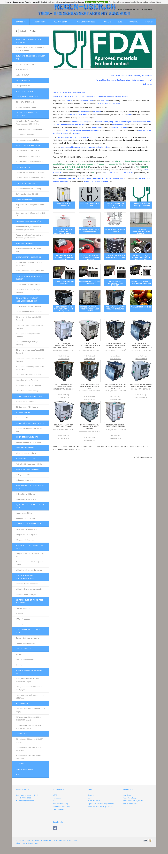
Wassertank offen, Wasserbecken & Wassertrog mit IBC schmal (29, 236)
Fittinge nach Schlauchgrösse (26, 534)
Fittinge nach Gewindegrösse (26, 529)
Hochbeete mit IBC (23, 412)
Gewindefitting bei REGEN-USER (28, 524)
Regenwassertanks (24, 199)
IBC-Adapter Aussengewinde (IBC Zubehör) (28, 334)
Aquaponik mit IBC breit (24, 513)
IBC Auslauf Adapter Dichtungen (27, 391)
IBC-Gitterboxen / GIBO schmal (27, 407)
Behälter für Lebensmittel (64, 446)
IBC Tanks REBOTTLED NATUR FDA (28, 151)
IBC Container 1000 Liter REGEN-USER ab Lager (29, 740)
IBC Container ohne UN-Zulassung (28, 188)
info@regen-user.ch (26, 801)
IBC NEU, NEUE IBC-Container (27, 97)
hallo (89, 798)
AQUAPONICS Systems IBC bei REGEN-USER (30, 506)
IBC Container (21, 733)
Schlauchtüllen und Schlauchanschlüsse (25, 576)
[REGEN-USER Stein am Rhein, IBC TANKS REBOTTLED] (102, 49)
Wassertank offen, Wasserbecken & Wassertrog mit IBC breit (29, 228)
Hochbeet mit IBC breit (24, 418)
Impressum (133, 22)
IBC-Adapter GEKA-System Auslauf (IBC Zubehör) (30, 359)
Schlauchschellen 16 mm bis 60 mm (29, 570)
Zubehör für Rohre (23, 608)
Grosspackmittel (23, 80)
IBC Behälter (83, 446)
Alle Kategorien (60, 22)
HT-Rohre (19, 613)
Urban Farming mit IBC (25, 448)
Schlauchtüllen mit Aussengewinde (29, 589)
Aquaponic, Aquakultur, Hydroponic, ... (102, 804)
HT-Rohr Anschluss (23, 619)
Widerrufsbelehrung (60, 804)
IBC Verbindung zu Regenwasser (28, 284)
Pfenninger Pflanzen (24, 769)
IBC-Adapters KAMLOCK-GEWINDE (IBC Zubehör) (30, 326)
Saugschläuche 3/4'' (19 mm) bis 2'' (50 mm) (30, 554)
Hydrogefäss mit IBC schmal (26, 499)
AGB (54, 801)
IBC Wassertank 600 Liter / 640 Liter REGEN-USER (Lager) (29, 726)
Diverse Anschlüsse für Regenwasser (30, 270)
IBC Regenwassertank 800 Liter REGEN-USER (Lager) (30, 688)
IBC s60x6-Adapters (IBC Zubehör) (28, 306)
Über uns (107, 22)
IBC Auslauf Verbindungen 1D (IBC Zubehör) (28, 291)
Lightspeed (35, 843)
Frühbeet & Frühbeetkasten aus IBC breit (29, 429)
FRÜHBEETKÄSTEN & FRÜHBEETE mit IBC (30, 423)
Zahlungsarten (58, 809)
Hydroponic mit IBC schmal (25, 480)
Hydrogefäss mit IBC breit (25, 494)
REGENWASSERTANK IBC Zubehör (28, 257)
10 (114, 67)
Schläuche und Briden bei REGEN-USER (29, 546)
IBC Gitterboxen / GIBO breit (26, 401)
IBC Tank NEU (124, 446)
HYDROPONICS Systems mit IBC (28, 469)
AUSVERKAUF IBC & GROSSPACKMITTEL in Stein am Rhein (30, 48)
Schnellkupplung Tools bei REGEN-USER (30, 631)
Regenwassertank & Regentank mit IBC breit (30, 206)
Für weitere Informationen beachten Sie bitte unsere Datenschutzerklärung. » (135, 2)
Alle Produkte (40, 22)
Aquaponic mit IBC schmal (25, 518)
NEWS (55, 795)
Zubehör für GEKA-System (25, 643)
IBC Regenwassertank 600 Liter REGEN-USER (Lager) (30, 696)
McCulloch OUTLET (22, 75)
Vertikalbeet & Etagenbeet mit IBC (29, 459)
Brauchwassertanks (24, 243)
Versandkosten (63, 359)
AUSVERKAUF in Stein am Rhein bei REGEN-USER (29, 40)
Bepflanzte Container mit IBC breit (28, 442)
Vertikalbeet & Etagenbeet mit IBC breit (30, 464)
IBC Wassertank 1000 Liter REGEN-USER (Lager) (30, 710)
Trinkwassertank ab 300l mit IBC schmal (30, 178)
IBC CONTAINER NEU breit (25, 102)
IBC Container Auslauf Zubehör (27, 140)
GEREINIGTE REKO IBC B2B (25, 183)
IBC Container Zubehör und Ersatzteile (27, 114)
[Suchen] (16, 31)
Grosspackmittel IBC (23, 86)
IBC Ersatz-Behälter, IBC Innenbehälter (30, 129)
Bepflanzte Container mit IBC (27, 437)
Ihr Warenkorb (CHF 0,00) (130, 9)
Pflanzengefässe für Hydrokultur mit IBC (30, 487)
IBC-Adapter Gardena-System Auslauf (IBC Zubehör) (30, 367)
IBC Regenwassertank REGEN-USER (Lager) (30, 671)
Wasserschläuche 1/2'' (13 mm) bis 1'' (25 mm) (29, 563)
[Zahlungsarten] (145, 840)
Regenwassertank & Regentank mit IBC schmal (30, 214)
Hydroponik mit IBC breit (25, 475)
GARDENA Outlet (22, 69)
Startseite (20, 22)
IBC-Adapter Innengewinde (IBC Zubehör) (27, 343)
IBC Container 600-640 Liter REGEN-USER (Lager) (28, 756)
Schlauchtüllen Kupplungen (26, 594)
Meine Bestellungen (130, 798)
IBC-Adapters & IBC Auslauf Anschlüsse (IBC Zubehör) (27, 299)
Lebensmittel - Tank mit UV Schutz (71, 449)
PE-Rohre (19, 624)
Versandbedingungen (86, 22)
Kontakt (149, 22)
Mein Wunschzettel (130, 804)
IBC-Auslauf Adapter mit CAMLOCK (28, 375)
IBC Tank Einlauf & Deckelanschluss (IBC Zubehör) (29, 263)
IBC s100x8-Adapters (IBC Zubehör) (28, 312)
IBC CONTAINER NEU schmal (26, 107)
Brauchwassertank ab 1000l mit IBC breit (29, 250)
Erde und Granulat (24, 649)
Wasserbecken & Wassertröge (28, 221)
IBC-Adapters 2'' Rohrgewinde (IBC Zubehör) (28, 318)
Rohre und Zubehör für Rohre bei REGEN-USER (30, 601)
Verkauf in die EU (94, 801)
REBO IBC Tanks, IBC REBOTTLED (28, 145)
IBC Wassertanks (23, 703)
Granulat (19, 665)
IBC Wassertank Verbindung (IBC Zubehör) (29, 277)
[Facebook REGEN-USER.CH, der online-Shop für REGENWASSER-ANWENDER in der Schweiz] (55, 828)
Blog (120, 22)
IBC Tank (111, 446)
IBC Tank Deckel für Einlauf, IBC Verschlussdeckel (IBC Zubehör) (27, 122)
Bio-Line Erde (20, 654)
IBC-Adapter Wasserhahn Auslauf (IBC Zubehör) (30, 351)
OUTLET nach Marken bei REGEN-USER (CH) (30, 57)
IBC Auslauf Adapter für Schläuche (28, 385)
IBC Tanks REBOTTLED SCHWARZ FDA (29, 161)
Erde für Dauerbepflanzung (26, 659)
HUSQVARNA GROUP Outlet (26, 64)
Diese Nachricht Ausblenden (96, 2)
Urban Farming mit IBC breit (26, 453)
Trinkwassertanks (23, 167)
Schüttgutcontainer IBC (26, 91)
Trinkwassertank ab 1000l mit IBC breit (30, 172)
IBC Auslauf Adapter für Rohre (27, 380)
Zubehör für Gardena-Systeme (27, 638)
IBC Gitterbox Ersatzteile (25, 135)
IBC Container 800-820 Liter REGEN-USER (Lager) (28, 748)
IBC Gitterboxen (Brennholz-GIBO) (29, 396)
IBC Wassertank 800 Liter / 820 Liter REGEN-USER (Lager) (29, 718)
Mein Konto (149, 9)
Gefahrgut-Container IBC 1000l (27, 194)
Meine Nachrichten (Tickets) (133, 801)
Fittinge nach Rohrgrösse (25, 540)
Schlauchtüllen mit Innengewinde (28, 584)
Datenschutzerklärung (61, 806)
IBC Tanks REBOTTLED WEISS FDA (28, 156)
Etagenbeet (20, 764)
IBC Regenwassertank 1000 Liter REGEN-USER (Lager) (27, 679)
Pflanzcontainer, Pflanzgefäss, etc (100, 806)
